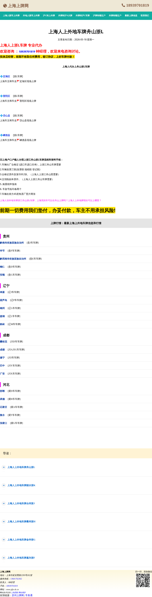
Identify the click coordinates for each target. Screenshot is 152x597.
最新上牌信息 (131, 15)
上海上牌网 (18, 5)
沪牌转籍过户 (99, 15)
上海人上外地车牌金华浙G (21, 539)
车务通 (29, 595)
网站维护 (22, 593)
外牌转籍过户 (115, 15)
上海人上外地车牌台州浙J (21, 503)
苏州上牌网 (18, 595)
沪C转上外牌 (49, 15)
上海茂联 (14, 593)
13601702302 (16, 579)
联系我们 (145, 15)
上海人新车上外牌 (11, 15)
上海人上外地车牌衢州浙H (21, 521)
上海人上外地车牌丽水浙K (21, 485)
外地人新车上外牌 (31, 15)
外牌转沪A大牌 (65, 15)
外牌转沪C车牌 (83, 15)
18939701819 (137, 5)
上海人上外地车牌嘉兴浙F (21, 557)
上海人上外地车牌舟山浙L (21, 467)
